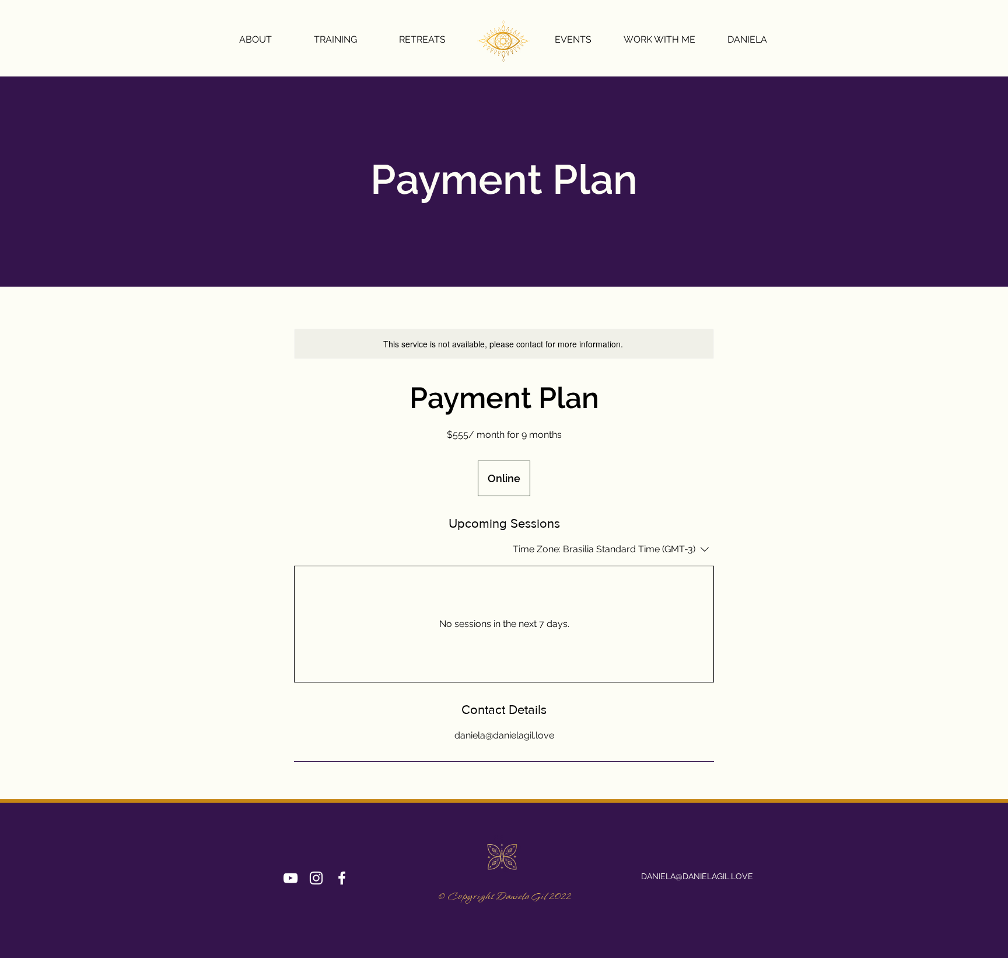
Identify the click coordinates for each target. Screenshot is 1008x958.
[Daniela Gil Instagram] (316, 878)
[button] (422, 39)
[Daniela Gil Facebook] (342, 878)
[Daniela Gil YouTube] (290, 878)
